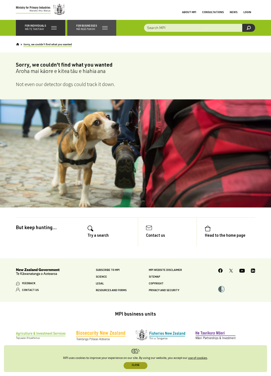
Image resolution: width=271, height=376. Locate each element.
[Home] (17, 44)
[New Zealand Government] (38, 272)
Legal (100, 283)
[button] (40, 28)
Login (247, 12)
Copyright (156, 283)
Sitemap (154, 277)
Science (101, 277)
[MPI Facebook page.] (220, 271)
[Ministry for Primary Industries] (40, 10)
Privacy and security (164, 290)
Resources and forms (111, 290)
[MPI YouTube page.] (242, 271)
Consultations (213, 12)
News (233, 12)
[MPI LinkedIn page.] (253, 271)
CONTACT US (30, 290)
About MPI (189, 12)
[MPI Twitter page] (231, 271)
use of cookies (197, 358)
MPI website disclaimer (165, 270)
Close (135, 365)
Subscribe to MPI (108, 270)
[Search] (248, 28)
